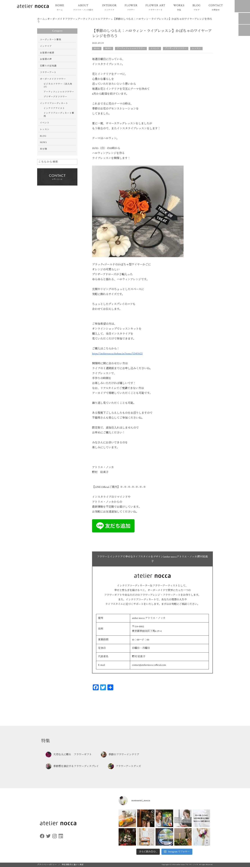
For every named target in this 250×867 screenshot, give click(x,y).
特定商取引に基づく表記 (72, 865)
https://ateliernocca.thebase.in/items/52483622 (117, 353)
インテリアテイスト (54, 108)
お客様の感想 (47, 52)
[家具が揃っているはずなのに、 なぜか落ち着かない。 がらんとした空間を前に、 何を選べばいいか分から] (201, 818)
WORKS (178, 7)
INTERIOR (109, 7)
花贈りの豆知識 (48, 65)
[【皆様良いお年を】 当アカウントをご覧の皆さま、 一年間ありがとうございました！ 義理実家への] (164, 837)
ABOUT (83, 7)
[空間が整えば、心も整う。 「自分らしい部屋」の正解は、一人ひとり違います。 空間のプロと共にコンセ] (183, 818)
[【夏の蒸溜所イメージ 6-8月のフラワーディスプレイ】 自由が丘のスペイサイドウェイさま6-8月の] (145, 818)
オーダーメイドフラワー (53, 79)
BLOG (197, 7)
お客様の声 (46, 59)
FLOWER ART (155, 7)
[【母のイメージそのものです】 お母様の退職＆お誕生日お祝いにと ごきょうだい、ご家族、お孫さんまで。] (127, 818)
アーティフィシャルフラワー (131, 48)
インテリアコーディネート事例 (59, 115)
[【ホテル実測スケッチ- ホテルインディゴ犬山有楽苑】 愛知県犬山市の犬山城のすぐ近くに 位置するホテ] (145, 837)
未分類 (43, 149)
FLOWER (131, 7)
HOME (59, 7)
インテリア (46, 46)
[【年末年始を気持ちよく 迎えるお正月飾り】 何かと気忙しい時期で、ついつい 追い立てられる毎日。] (201, 837)
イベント (154, 48)
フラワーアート (48, 72)
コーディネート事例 (50, 39)
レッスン (196, 48)
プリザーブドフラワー (175, 48)
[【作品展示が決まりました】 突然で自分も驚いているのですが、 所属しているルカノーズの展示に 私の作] (164, 818)
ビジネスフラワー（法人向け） (58, 85)
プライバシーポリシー (47, 865)
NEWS (108, 48)
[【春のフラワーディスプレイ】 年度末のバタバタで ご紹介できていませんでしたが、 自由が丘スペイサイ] (127, 837)
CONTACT (216, 7)
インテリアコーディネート (54, 103)
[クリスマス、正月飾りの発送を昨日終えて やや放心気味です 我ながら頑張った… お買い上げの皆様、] (183, 837)
